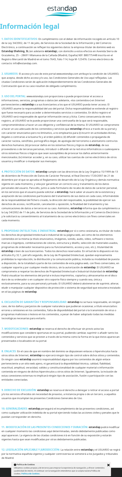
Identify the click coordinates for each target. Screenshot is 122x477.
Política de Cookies (30, 473)
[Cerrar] (108, 465)
